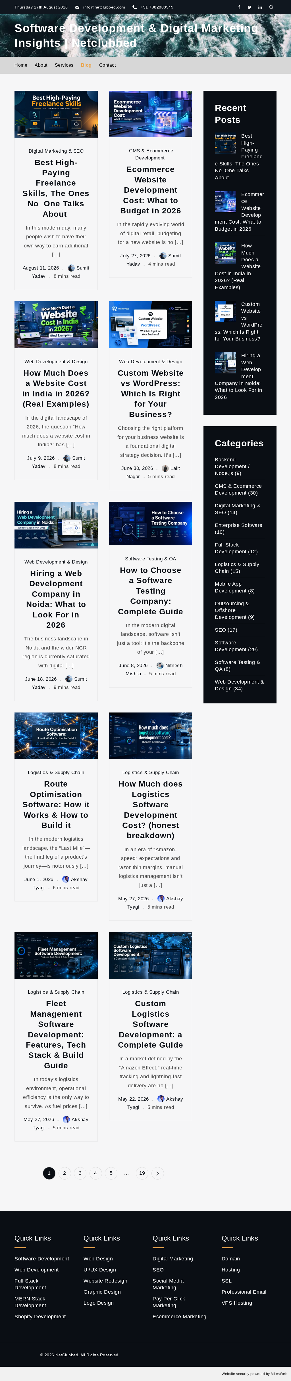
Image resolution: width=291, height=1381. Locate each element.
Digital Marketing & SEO (56, 151)
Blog (86, 65)
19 (142, 1173)
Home (20, 65)
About (41, 65)
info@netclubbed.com (104, 7)
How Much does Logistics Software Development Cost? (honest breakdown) (151, 809)
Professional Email (244, 1292)
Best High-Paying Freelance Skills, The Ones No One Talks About (56, 188)
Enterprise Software (239, 525)
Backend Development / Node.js (232, 466)
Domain (231, 1259)
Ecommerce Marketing (180, 1316)
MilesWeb (279, 1374)
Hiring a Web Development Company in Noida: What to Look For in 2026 (56, 599)
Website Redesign (105, 1281)
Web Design (98, 1259)
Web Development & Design (56, 361)
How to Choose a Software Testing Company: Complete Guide (150, 591)
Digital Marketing (173, 1259)
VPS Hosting (237, 1303)
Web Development (36, 1270)
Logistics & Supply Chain (56, 772)
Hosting (231, 1270)
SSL (227, 1281)
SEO (220, 630)
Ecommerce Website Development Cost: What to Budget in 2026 (150, 190)
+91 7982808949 (157, 7)
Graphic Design (102, 1292)
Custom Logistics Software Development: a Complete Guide (150, 1024)
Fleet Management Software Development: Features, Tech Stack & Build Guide (56, 1034)
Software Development (41, 1259)
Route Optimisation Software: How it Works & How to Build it (56, 804)
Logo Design (99, 1303)
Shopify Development (40, 1316)
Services (64, 65)
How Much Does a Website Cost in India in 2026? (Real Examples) (56, 388)
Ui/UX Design (100, 1270)
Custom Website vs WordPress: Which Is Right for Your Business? (151, 394)
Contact (107, 65)
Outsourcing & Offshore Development (232, 610)
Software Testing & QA (150, 559)
